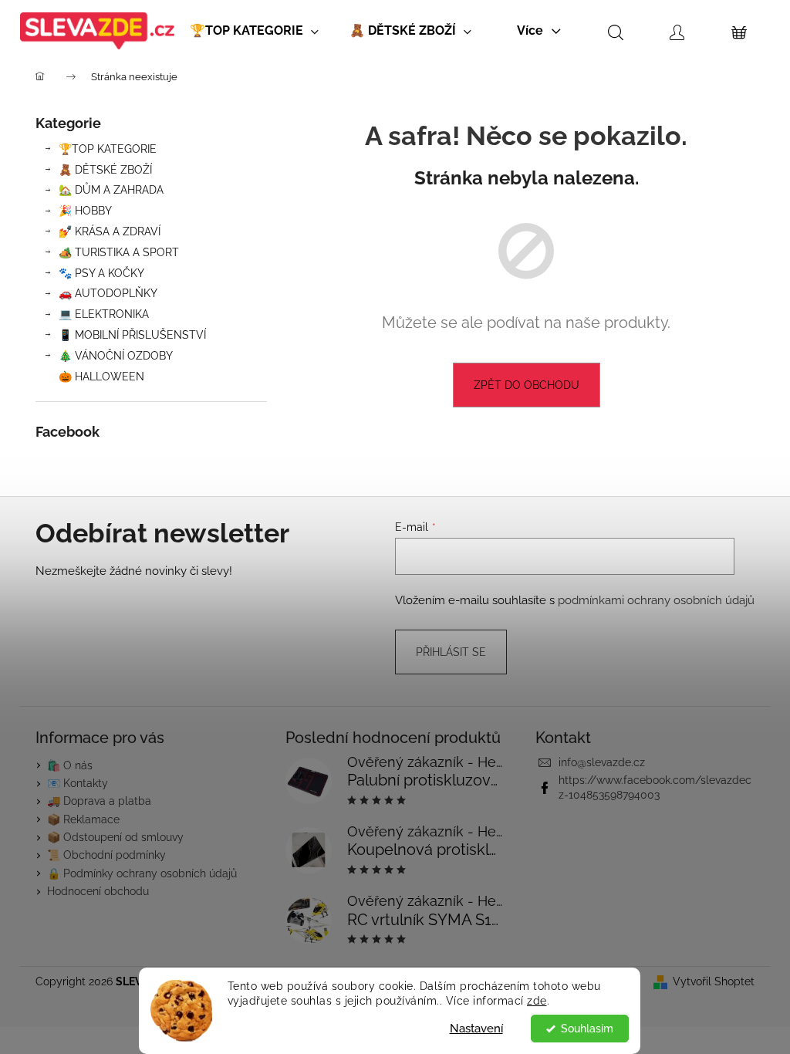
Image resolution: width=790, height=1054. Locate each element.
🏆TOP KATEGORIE (108, 149)
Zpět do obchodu (526, 385)
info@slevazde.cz (602, 762)
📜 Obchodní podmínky (106, 855)
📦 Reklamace (83, 819)
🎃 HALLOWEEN (101, 376)
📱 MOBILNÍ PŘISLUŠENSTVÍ (132, 335)
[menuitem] (254, 31)
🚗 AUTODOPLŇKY (108, 293)
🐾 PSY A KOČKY (101, 273)
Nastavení (476, 1028)
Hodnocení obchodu (98, 891)
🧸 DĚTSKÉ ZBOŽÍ (105, 170)
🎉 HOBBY (85, 210)
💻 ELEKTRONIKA (104, 314)
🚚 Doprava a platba (99, 801)
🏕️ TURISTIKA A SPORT (119, 252)
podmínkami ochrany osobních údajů (656, 600)
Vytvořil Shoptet (714, 981)
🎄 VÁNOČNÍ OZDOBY (116, 356)
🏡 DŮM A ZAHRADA (111, 190)
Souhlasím (587, 1028)
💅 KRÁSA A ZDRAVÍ (109, 231)
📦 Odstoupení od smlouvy (115, 837)
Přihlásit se (451, 652)
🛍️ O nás (70, 765)
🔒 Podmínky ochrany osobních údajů (142, 873)
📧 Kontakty (77, 783)
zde (537, 1001)
